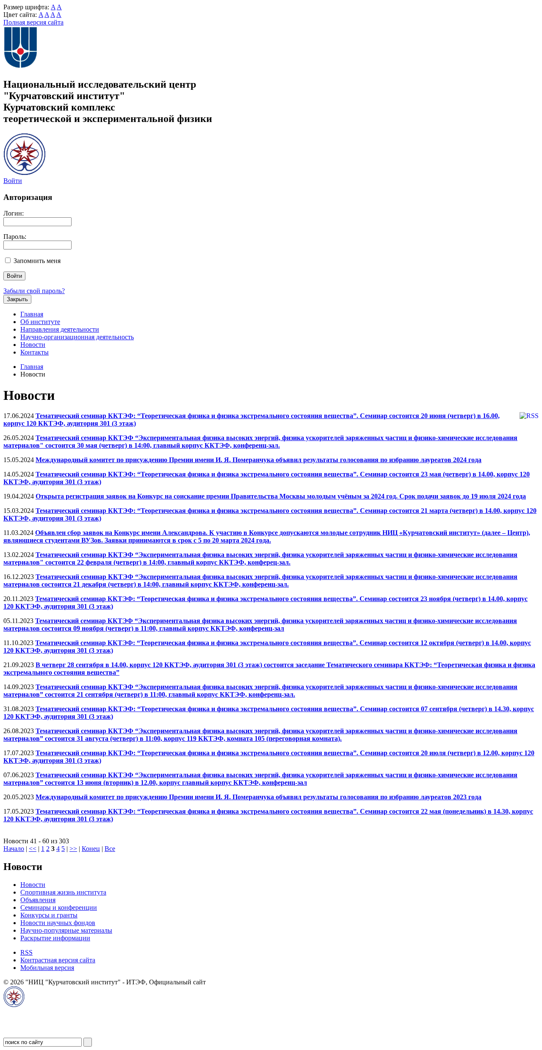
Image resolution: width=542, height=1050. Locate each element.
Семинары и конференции (58, 907)
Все (110, 848)
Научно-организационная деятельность (77, 337)
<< (32, 848)
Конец (91, 848)
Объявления (37, 899)
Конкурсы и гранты (48, 915)
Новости (32, 344)
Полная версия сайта (33, 22)
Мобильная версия (47, 967)
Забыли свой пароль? (34, 290)
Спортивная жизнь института (63, 892)
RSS (26, 952)
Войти (12, 180)
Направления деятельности (59, 329)
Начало (13, 848)
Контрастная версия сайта (57, 960)
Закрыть (17, 299)
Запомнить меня (37, 260)
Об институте (40, 321)
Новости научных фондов (57, 922)
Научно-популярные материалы (66, 930)
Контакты (34, 352)
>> (73, 848)
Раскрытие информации (55, 938)
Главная (31, 314)
